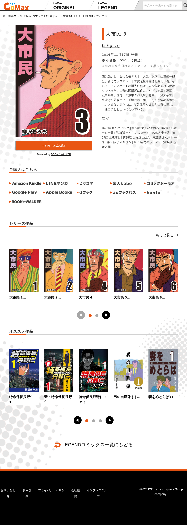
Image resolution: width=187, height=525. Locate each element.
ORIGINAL (64, 5)
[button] (106, 315)
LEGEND (107, 5)
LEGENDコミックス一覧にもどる (97, 444)
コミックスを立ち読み (54, 145)
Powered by (54, 154)
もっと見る (165, 235)
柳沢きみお (111, 46)
